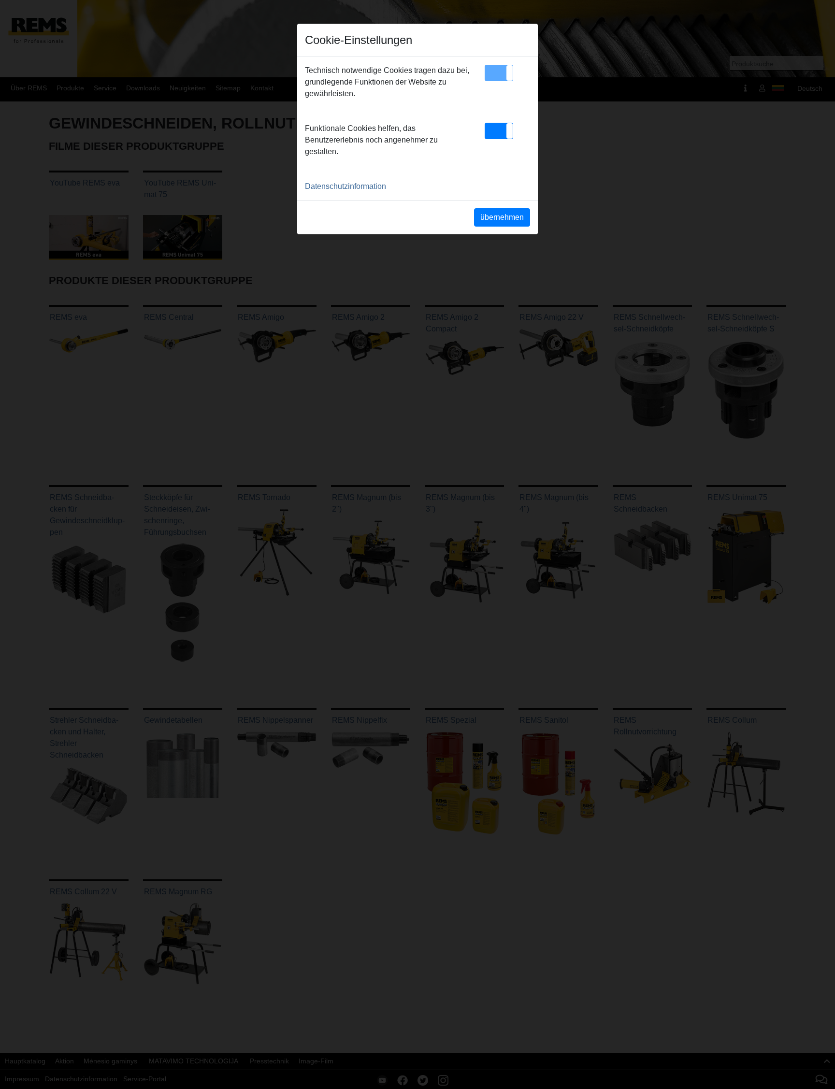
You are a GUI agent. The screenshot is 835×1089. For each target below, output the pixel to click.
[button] (499, 73)
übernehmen (502, 217)
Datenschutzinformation (345, 186)
